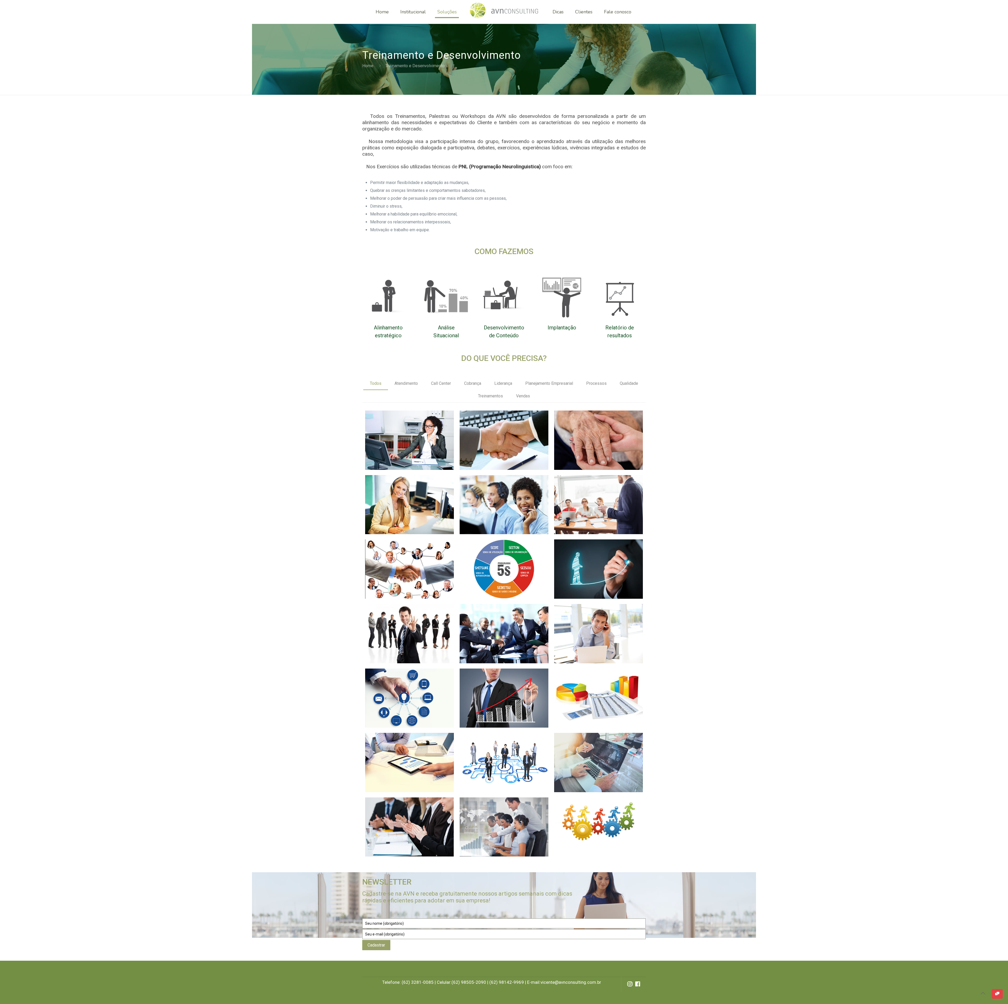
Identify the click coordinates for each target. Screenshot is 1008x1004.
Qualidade (629, 383)
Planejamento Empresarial (549, 383)
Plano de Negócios (401, 745)
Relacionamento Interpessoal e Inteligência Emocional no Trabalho (501, 628)
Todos (375, 383)
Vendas (523, 395)
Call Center (441, 383)
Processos (596, 383)
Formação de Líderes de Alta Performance (598, 491)
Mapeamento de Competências (492, 749)
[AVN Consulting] (504, 12)
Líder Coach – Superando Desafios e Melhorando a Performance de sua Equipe (594, 567)
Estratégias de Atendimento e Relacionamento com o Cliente (407, 692)
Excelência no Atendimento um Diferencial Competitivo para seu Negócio (502, 434)
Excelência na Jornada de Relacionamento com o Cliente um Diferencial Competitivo (409, 563)
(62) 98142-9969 (506, 982)
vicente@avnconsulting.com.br (570, 982)
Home (367, 65)
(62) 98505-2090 (469, 982)
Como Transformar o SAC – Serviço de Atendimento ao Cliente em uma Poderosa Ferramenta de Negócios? (502, 507)
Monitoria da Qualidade (596, 745)
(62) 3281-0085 (418, 982)
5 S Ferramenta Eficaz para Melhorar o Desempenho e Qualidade (500, 563)
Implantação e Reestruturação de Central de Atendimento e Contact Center (503, 821)
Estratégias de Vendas (501, 681)
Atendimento (406, 383)
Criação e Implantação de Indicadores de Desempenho (595, 688)
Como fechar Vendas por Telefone (404, 427)
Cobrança (472, 383)
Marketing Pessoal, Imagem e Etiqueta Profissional (401, 624)
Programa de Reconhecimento (398, 814)
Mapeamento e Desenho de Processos (598, 813)
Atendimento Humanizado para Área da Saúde (596, 430)
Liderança (503, 383)
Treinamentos (490, 395)
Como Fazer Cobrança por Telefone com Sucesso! (595, 624)
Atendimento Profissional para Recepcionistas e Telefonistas (398, 499)
